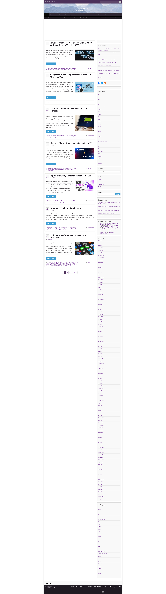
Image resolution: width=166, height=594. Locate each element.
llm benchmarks (70, 69)
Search (100, 192)
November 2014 (101, 479)
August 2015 (100, 462)
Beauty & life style (101, 106)
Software (86, 14)
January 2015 (100, 474)
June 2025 (100, 267)
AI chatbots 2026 (50, 227)
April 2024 (100, 292)
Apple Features (50, 262)
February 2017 (100, 417)
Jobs (99, 134)
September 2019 (101, 341)
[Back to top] (163, 591)
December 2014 (101, 476)
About (51, 14)
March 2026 (100, 247)
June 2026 (100, 242)
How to (94, 14)
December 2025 (101, 255)
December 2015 (101, 452)
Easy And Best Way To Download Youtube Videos (109, 226)
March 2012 (100, 494)
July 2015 (100, 464)
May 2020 (100, 334)
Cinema (99, 109)
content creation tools (62, 201)
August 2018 (100, 373)
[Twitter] (49, 1)
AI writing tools (66, 168)
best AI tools (48, 228)
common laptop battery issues (59, 136)
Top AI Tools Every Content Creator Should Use (70, 176)
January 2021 (100, 321)
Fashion (99, 111)
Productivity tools (49, 170)
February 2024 (100, 294)
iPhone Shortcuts (53, 264)
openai (75, 69)
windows (99, 161)
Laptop (51, 112)
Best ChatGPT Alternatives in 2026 (65, 208)
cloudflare (72, 102)
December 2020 (101, 324)
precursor (63, 103)
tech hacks (65, 265)
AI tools (60, 168)
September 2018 (101, 371)
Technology (68, 14)
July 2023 (100, 307)
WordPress (104, 588)
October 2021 (100, 316)
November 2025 (101, 257)
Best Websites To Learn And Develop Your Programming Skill (109, 228)
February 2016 (100, 447)
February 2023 (100, 314)
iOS (99, 129)
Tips (99, 158)
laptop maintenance (50, 137)
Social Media (111, 17)
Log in (99, 179)
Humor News (103, 232)
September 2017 (101, 400)
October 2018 (100, 368)
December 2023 (101, 297)
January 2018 (100, 390)
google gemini (59, 69)
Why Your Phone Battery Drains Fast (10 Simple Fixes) (108, 70)
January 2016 (100, 449)
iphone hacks (68, 263)
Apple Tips (62, 262)
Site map (81, 587)
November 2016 (101, 425)
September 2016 (101, 430)
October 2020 (100, 326)
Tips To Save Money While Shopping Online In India (109, 224)
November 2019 (101, 339)
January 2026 (100, 252)
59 (74, 272)
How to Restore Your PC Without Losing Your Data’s (109, 230)
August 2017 (100, 403)
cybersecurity (48, 103)
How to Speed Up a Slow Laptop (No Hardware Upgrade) (109, 73)
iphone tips (59, 264)
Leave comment (91, 68)
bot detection (60, 102)
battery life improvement (67, 135)
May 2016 (100, 440)
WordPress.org (100, 186)
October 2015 (100, 457)
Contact (107, 14)
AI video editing (64, 200)
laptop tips (65, 137)
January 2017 (100, 420)
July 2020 (100, 329)
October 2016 (100, 427)
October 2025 (100, 260)
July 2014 (100, 484)
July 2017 (100, 405)
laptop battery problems (71, 136)
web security (68, 103)
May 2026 (100, 245)
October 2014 (100, 481)
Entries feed (100, 181)
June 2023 (100, 309)
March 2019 (100, 356)
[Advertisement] (83, 31)
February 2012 (100, 496)
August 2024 (100, 282)
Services (66, 17)
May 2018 (100, 380)
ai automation (54, 102)
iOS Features (52, 263)
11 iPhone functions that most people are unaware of (68, 236)
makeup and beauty (101, 139)
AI (50, 47)
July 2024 (100, 284)
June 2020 (100, 331)
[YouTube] (56, 1)
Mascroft (102, 223)
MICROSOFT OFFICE (102, 141)
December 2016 (101, 422)
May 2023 (100, 311)
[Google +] (52, 1)
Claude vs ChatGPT (69, 169)
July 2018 (100, 375)
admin (48, 47)
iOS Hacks (57, 263)
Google (99, 121)
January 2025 (100, 272)
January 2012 (100, 499)
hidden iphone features (69, 262)
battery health (59, 135)
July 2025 (100, 265)
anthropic (62, 68)
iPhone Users (71, 264)
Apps (74, 14)
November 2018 (101, 366)
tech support (70, 137)
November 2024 (101, 277)
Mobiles (99, 143)
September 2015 (101, 459)
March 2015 (100, 469)
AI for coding (57, 227)
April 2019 (100, 353)
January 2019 (100, 361)
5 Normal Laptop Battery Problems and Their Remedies (69, 109)
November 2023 (101, 299)
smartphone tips (58, 265)
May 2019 (100, 351)
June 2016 (100, 437)
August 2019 (100, 343)
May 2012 (100, 489)
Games (99, 116)
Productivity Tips (51, 265)
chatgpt (49, 169)
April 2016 (100, 442)
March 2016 (100, 444)
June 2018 (100, 378)
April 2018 (100, 383)
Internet (80, 14)
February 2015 (100, 472)
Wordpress (100, 163)
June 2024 (100, 287)
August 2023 (100, 304)
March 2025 (100, 270)
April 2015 (100, 467)
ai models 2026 (57, 68)
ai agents (49, 102)
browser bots (66, 102)
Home (46, 14)
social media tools (62, 202)
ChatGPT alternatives (56, 228)
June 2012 (100, 486)
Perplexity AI (66, 229)
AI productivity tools (65, 227)
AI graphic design (50, 200)
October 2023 (100, 302)
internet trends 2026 (56, 103)
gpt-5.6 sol (64, 69)
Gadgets (100, 14)
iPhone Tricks (65, 264)
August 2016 (100, 432)
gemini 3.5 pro (53, 69)
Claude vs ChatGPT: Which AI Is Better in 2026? (71, 143)
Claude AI (62, 169)
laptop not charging (58, 137)
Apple (99, 102)
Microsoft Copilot (59, 229)
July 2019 (100, 346)
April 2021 (100, 319)
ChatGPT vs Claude (56, 169)
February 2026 (100, 250)
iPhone (116, 17)
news (99, 146)
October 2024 (100, 279)
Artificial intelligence (68, 68)
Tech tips (69, 265)
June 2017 (100, 408)
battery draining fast (51, 135)
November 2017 (101, 395)
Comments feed (101, 184)
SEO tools (56, 202)
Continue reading (50, 64)
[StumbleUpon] (54, 1)
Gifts (99, 119)
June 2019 (100, 348)
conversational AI (69, 228)
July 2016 (100, 435)
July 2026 (100, 240)
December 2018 (101, 363)
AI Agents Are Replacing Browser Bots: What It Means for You (70, 75)
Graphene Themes (53, 587)
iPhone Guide (62, 263)
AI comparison (50, 68)
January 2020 (100, 336)
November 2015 (101, 454)
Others (99, 148)
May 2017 (100, 410)
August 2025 (100, 262)
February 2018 (100, 388)
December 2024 (101, 274)
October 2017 (100, 398)
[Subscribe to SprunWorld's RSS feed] (45, 1)
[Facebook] (47, 1)
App (99, 99)
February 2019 (100, 358)
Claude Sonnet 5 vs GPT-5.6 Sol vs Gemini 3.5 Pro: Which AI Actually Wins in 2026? (71, 44)
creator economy (70, 201)
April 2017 (100, 412)
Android (105, 17)
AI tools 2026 (57, 200)
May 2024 (100, 289)
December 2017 (101, 393)
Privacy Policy (59, 14)
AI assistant (49, 168)
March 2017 (100, 415)
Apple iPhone (56, 262)
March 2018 (100, 385)
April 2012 (100, 491)
